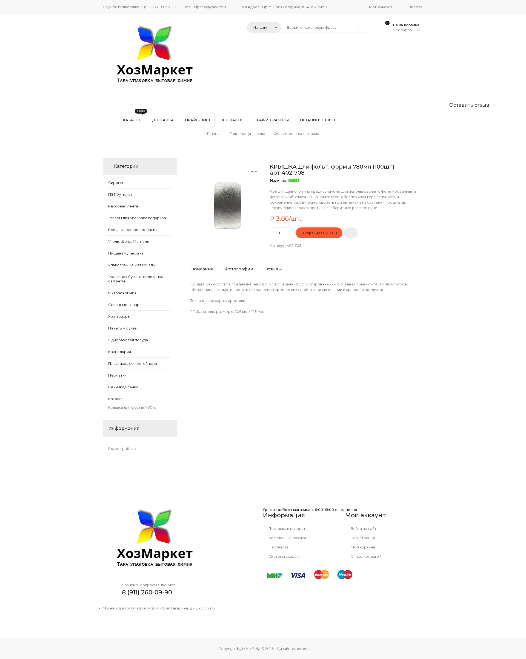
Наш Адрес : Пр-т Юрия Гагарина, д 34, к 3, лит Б (283, 7)
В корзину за (319, 233)
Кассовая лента (123, 206)
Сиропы (115, 182)
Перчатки (117, 375)
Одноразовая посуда (128, 340)
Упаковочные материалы (132, 265)
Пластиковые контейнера (133, 363)
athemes (300, 648)
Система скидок (283, 556)
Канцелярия (119, 351)
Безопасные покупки (287, 538)
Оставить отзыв (469, 105)
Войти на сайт (363, 528)
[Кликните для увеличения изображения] (227, 201)
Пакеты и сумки (122, 328)
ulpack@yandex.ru (210, 7)
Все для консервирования (133, 229)
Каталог (115, 399)
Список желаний (366, 556)
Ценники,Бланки (123, 387)
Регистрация (362, 538)
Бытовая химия (122, 293)
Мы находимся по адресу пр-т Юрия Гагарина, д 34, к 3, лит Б (159, 608)
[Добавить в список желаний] (351, 232)
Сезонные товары (125, 304)
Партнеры (278, 547)
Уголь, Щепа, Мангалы (129, 241)
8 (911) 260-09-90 (155, 7)
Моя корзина (362, 547)
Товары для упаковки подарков (137, 218)
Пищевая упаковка (126, 253)
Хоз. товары (119, 316)
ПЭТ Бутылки (120, 194)
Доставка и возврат (286, 528)
